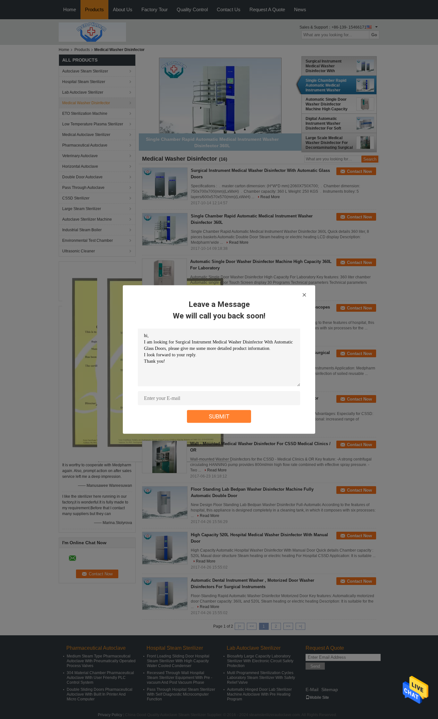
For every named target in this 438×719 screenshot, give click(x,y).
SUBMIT (219, 416)
